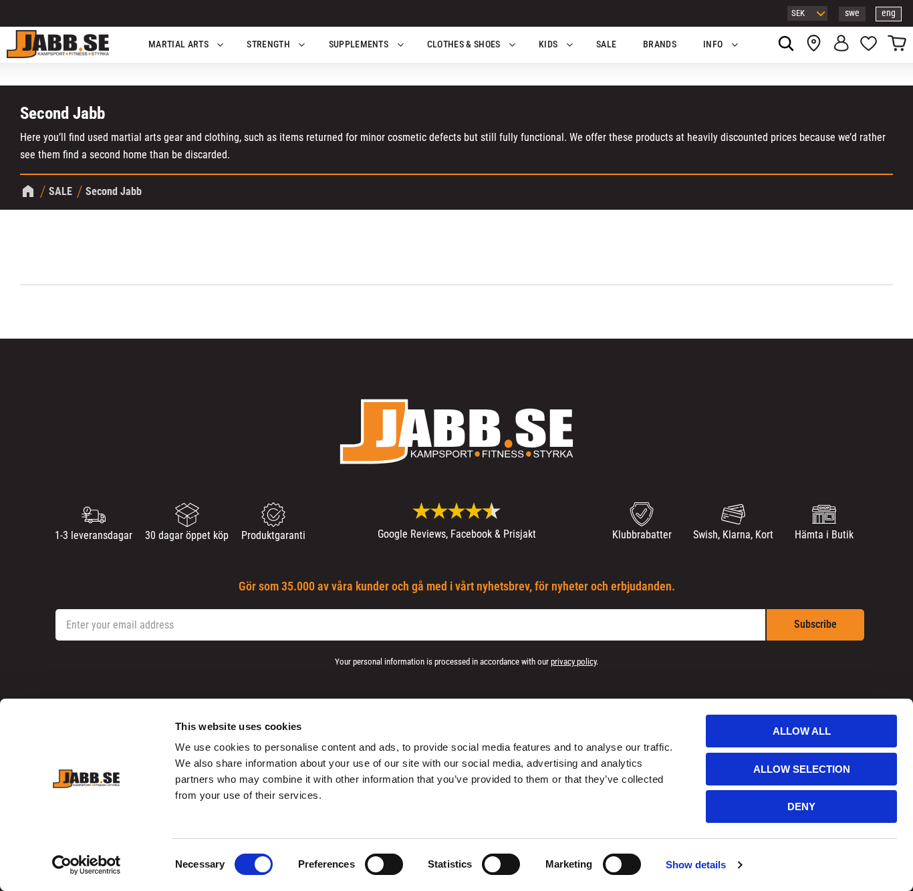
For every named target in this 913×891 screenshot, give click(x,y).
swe (852, 13)
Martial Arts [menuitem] (178, 44)
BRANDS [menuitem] (659, 44)
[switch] (384, 864)
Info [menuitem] (713, 44)
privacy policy (573, 662)
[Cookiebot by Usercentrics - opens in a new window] (86, 865)
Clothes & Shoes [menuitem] (464, 44)
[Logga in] (841, 45)
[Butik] (813, 45)
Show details (696, 864)
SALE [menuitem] (606, 44)
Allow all (802, 731)
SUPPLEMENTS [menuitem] (359, 44)
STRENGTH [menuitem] (268, 44)
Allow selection (801, 769)
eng (889, 13)
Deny (801, 806)
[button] (868, 45)
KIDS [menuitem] (548, 44)
